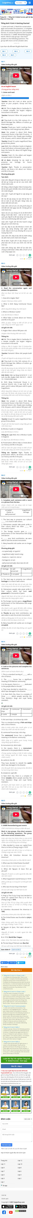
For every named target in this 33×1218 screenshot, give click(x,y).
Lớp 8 (19, 1168)
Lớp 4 (19, 1175)
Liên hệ (3, 1195)
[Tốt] (27, 255)
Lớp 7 (2, 1171)
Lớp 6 (19, 1171)
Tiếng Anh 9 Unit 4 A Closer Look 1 (14, 975)
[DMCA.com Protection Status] (20, 1212)
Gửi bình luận (6, 1145)
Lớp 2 (19, 1178)
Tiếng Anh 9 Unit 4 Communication (14, 1006)
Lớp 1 (2, 1182)
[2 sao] (11, 966)
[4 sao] (16, 966)
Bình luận (13, 962)
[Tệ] (20, 255)
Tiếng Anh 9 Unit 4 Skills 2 (11, 1042)
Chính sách (4, 1199)
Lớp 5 (2, 1175)
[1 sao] (9, 966)
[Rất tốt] (30, 255)
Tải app (5, 1185)
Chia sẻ (5, 962)
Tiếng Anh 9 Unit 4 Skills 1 (11, 1027)
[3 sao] (13, 966)
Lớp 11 (3, 1164)
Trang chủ (4, 1160)
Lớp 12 (20, 1160)
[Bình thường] (23, 255)
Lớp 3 (2, 1178)
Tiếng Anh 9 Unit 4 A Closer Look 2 (14, 991)
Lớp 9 (2, 1168)
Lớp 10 (20, 1164)
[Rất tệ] (17, 255)
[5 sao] (18, 966)
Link (19, 1083)
